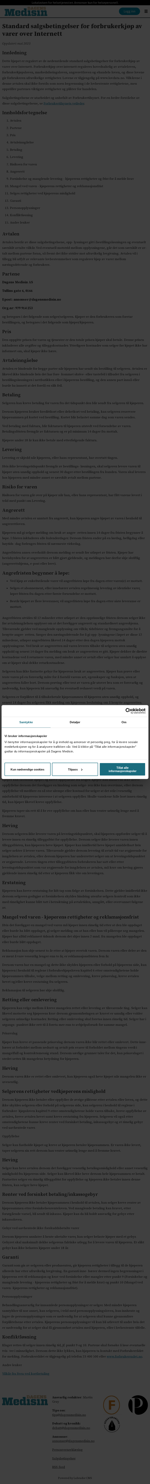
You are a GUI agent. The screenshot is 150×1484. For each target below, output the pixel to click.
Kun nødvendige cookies (27, 769)
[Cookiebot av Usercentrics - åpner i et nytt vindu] (128, 711)
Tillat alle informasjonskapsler (123, 769)
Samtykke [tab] (26, 722)
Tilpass (73, 769)
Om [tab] (123, 722)
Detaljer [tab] (75, 722)
